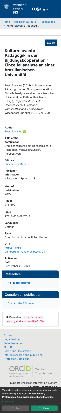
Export (51, 42)
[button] (38, 9)
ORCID (8, 347)
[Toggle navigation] (54, 9)
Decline (16, 408)
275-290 (10, 204)
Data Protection (13, 343)
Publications (47, 21)
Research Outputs (25, 21)
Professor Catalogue (16, 358)
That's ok (44, 408)
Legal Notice (12, 339)
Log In (44, 9)
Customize (8, 401)
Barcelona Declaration (17, 351)
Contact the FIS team (20, 303)
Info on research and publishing (23, 355)
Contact (9, 335)
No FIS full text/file (19, 282)
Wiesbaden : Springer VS (20, 178)
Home (6, 21)
